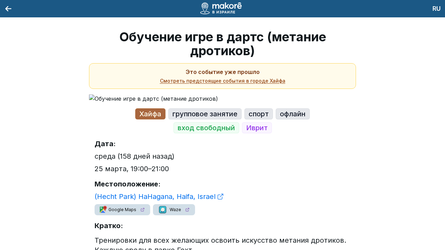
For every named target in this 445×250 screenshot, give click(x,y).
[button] (122, 209)
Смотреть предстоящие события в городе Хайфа (222, 81)
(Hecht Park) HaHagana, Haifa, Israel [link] (155, 196)
